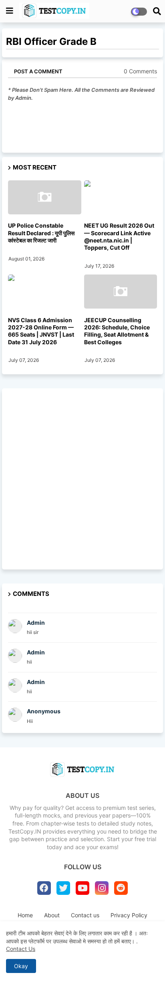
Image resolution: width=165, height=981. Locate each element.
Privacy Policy (129, 915)
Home (25, 915)
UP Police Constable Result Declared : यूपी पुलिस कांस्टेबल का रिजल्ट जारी (41, 232)
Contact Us (20, 948)
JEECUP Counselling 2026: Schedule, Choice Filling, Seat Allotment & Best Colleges (117, 331)
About (52, 915)
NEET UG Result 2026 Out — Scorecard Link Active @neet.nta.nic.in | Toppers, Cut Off (119, 236)
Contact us (85, 915)
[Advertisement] (82, 478)
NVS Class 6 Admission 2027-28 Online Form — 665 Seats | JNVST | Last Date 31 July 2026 (41, 331)
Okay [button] (21, 966)
